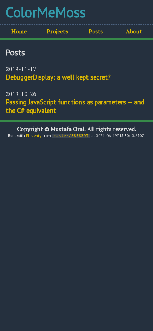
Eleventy (34, 135)
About (134, 31)
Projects (57, 31)
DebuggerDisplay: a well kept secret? (58, 77)
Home (19, 31)
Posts (96, 31)
